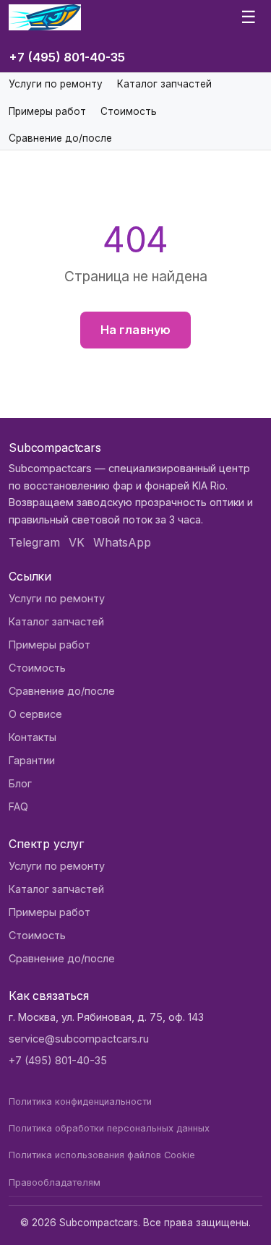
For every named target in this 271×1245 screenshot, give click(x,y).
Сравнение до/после (60, 138)
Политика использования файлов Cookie (102, 1155)
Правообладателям (54, 1182)
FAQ (18, 806)
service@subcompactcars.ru (79, 1038)
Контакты (32, 737)
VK (77, 542)
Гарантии (32, 760)
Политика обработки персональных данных (109, 1128)
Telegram (34, 542)
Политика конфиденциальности (80, 1101)
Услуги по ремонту (56, 84)
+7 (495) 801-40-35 (67, 57)
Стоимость (128, 111)
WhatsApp (122, 542)
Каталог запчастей (164, 84)
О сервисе (35, 714)
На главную (135, 329)
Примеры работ (47, 111)
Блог (20, 783)
